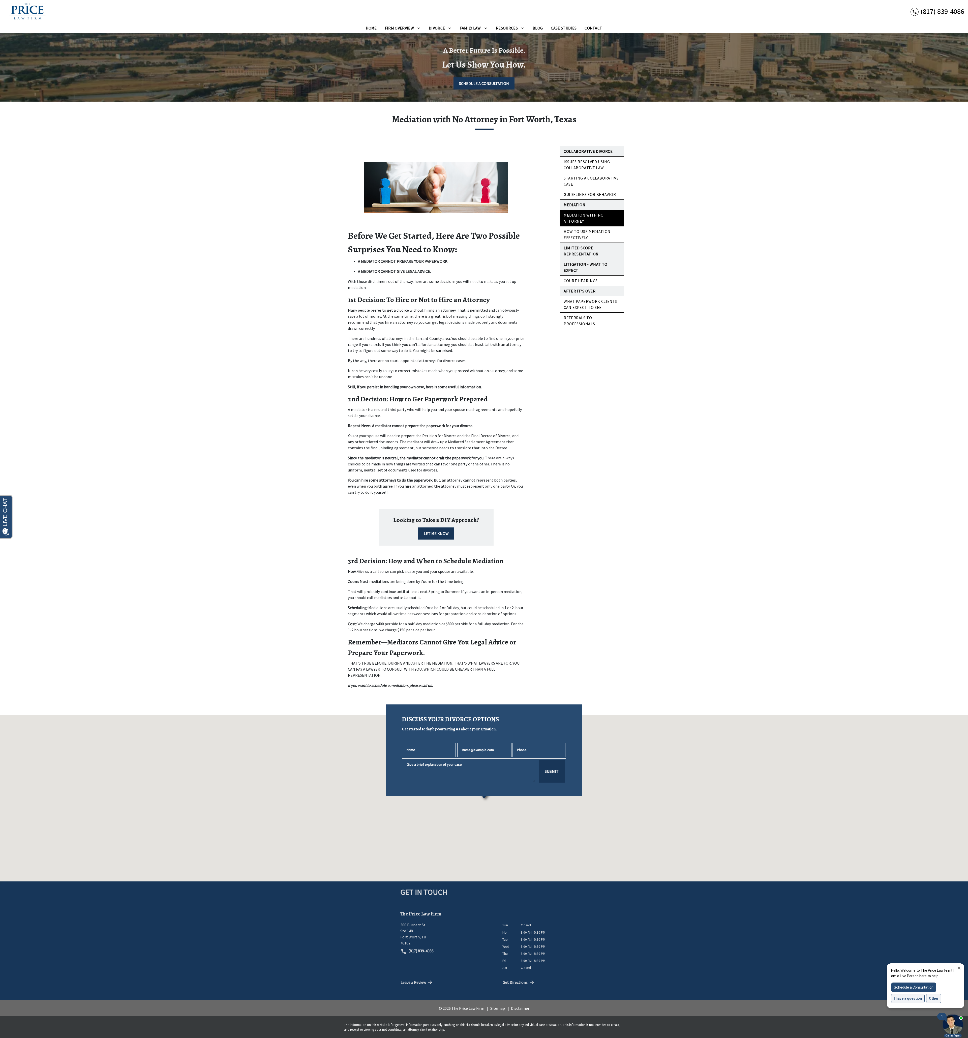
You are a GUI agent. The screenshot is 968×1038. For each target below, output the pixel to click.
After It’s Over (580, 290)
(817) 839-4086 (421, 950)
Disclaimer (520, 1008)
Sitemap (497, 1008)
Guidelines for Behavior (590, 194)
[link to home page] (26, 11)
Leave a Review (413, 982)
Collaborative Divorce (588, 151)
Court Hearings (581, 280)
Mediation (575, 204)
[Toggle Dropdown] (418, 28)
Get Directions (515, 982)
